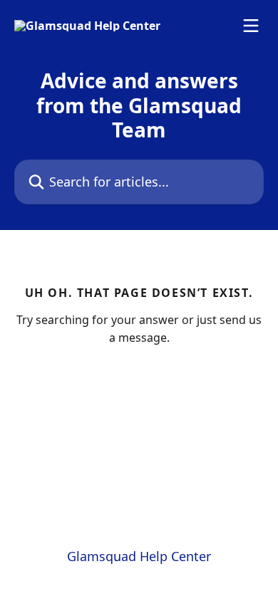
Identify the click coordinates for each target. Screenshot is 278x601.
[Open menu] (251, 25)
